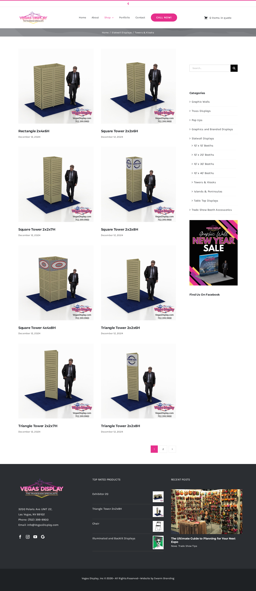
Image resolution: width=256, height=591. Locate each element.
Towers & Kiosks (205, 182)
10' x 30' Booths (204, 164)
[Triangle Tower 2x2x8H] (138, 346)
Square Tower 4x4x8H (37, 328)
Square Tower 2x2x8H (119, 229)
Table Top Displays (206, 200)
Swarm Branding (164, 578)
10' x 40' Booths (204, 173)
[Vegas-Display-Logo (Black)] (33, 12)
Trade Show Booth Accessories (212, 209)
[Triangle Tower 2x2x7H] (56, 346)
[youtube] (35, 537)
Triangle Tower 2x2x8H (120, 426)
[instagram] (28, 537)
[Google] (43, 537)
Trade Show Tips (187, 546)
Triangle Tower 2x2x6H (120, 328)
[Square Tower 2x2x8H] (138, 149)
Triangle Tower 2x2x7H (37, 426)
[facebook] (20, 537)
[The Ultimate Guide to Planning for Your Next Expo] (206, 511)
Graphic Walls (201, 101)
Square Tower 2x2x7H (36, 229)
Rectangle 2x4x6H (33, 131)
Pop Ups (197, 120)
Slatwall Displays (203, 138)
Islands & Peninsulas (208, 191)
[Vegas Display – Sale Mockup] (213, 221)
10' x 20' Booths (204, 154)
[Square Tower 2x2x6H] (138, 51)
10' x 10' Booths (203, 145)
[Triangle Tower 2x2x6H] (138, 248)
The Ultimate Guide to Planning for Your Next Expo (203, 540)
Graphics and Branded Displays (212, 129)
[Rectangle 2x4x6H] (56, 51)
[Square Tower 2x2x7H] (56, 149)
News (174, 546)
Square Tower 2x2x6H (119, 131)
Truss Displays (201, 111)
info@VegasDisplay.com (43, 525)
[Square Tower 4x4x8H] (56, 248)
